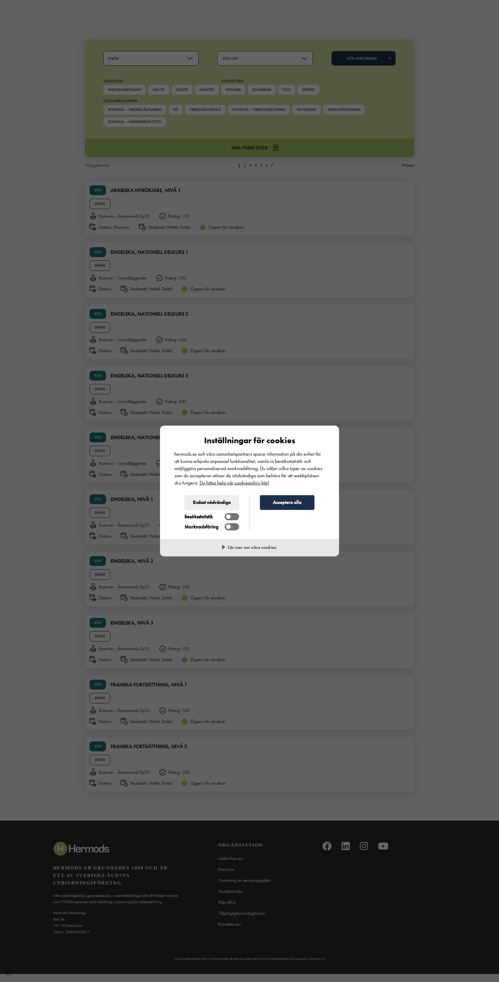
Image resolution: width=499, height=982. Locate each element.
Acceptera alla (287, 502)
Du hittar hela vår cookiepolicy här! (234, 483)
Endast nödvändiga (212, 502)
